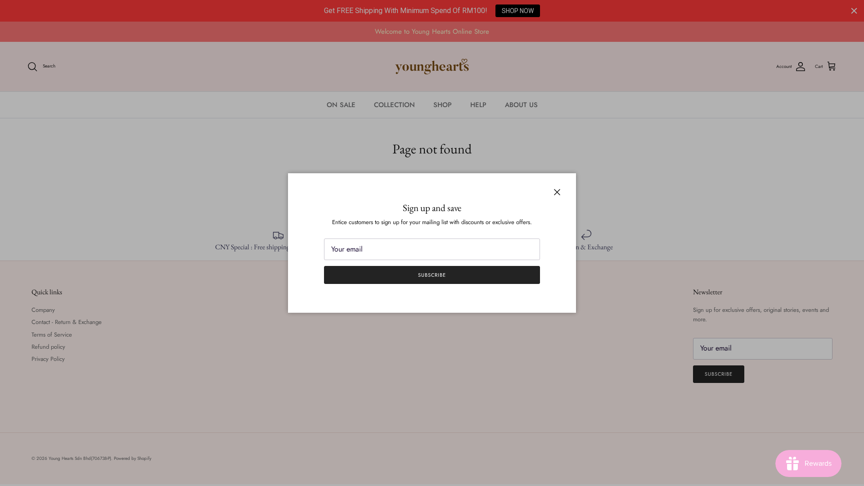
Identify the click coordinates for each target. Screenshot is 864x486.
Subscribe (432, 275)
